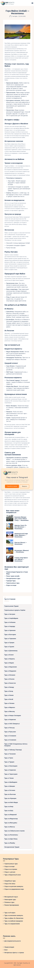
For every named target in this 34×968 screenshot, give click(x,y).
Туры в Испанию (9, 675)
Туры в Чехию (9, 778)
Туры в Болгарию (10, 634)
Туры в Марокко (9, 707)
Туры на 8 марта (9, 912)
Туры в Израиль (9, 659)
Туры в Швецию (9, 786)
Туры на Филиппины (11, 835)
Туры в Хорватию (10, 770)
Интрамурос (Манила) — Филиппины (21, 551)
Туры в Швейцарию (10, 782)
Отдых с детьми (9, 872)
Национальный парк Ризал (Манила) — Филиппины (21, 535)
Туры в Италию (9, 679)
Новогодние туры (10, 899)
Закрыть (24, 486)
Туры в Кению (9, 695)
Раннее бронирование (11, 905)
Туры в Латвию (9, 703)
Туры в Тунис (8, 758)
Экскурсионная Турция (11, 847)
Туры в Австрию (9, 614)
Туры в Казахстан (10, 683)
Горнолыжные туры (13, 583)
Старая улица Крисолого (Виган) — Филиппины (21, 559)
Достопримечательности (12, 941)
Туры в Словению (10, 740)
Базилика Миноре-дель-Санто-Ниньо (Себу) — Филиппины (21, 518)
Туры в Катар (8, 691)
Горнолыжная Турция (11, 606)
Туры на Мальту (9, 827)
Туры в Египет (9, 655)
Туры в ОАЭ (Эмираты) (12, 723)
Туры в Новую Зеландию (12, 715)
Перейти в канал (12, 486)
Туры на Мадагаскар (11, 818)
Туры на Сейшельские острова (14, 831)
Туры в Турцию (9, 762)
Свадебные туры (10, 881)
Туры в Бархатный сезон (12, 875)
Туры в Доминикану (10, 650)
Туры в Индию (9, 663)
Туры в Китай (8, 699)
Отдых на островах (10, 869)
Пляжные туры (9, 902)
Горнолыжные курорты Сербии (14, 610)
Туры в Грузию (9, 646)
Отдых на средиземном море (14, 889)
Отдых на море (11, 585)
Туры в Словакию (10, 736)
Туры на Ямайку (9, 843)
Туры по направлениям (12, 924)
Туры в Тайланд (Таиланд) (13, 750)
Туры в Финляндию (10, 766)
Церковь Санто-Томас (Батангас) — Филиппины (20, 527)
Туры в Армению (10, 630)
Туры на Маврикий (10, 814)
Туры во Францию (10, 798)
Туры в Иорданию (10, 671)
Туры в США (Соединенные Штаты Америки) (15, 744)
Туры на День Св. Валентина (13, 918)
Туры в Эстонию (9, 790)
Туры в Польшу (9, 727)
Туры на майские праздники (13, 921)
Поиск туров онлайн (12, 576)
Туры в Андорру (9, 626)
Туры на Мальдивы (10, 823)
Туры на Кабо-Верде (11, 802)
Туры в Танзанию (10, 754)
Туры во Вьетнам (10, 794)
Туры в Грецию (9, 642)
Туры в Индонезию (10, 667)
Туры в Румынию (10, 731)
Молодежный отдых (11, 897)
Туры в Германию (10, 638)
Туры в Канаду (9, 687)
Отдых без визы (9, 883)
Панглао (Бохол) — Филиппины (20, 543)
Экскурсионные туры (13, 578)
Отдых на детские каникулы (13, 886)
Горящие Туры (11, 581)
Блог (6, 950)
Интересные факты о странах (14, 952)
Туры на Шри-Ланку (10, 839)
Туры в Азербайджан (11, 618)
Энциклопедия (9, 947)
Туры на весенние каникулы (13, 915)
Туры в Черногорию (10, 774)
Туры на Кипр (8, 806)
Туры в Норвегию (10, 719)
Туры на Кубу (8, 810)
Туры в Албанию (9, 622)
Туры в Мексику (9, 711)
